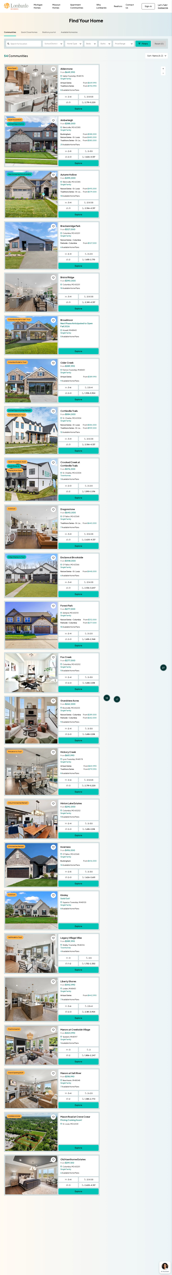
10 (107, 698)
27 (163, 667)
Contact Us (163, 8)
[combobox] (23, 44)
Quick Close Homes (29, 32)
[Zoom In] (163, 68)
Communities (10, 32)
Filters (145, 43)
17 (117, 699)
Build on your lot (49, 32)
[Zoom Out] (163, 73)
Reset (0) (159, 43)
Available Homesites (69, 32)
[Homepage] (16, 6)
